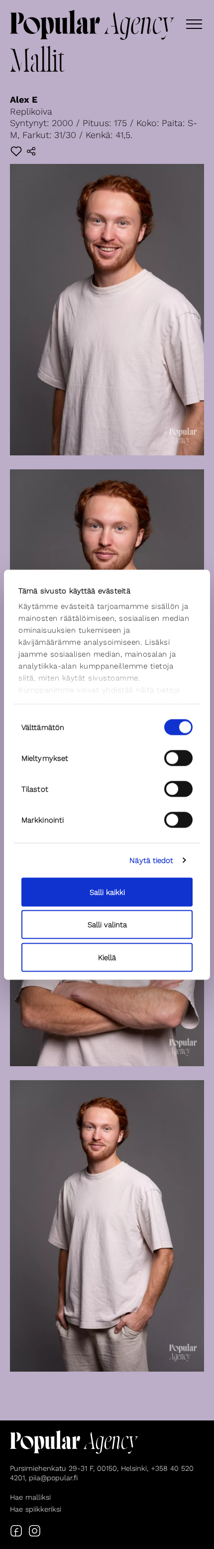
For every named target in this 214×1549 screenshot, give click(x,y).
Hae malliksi (30, 1497)
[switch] (178, 758)
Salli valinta (107, 924)
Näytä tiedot (151, 860)
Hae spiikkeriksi (35, 1509)
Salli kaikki (107, 891)
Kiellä (107, 957)
